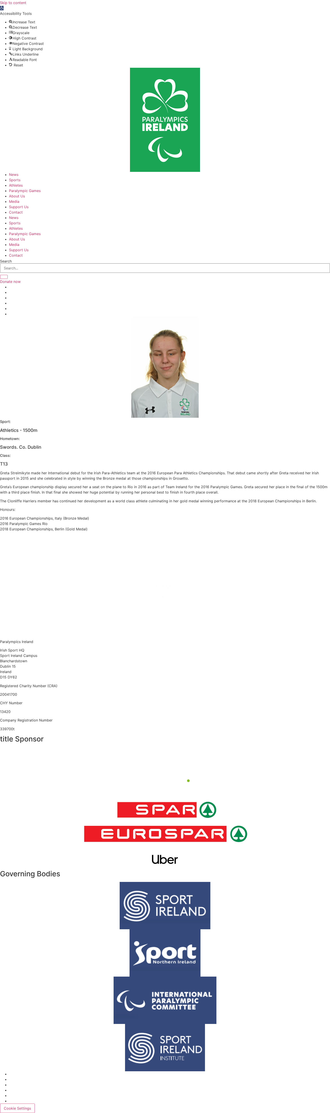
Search (6, 261)
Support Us (19, 207)
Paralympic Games (25, 190)
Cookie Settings (17, 1108)
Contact (16, 212)
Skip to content (13, 2)
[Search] (4, 277)
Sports (14, 180)
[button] (2, 8)
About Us (17, 196)
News (13, 174)
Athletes (16, 185)
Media (14, 201)
